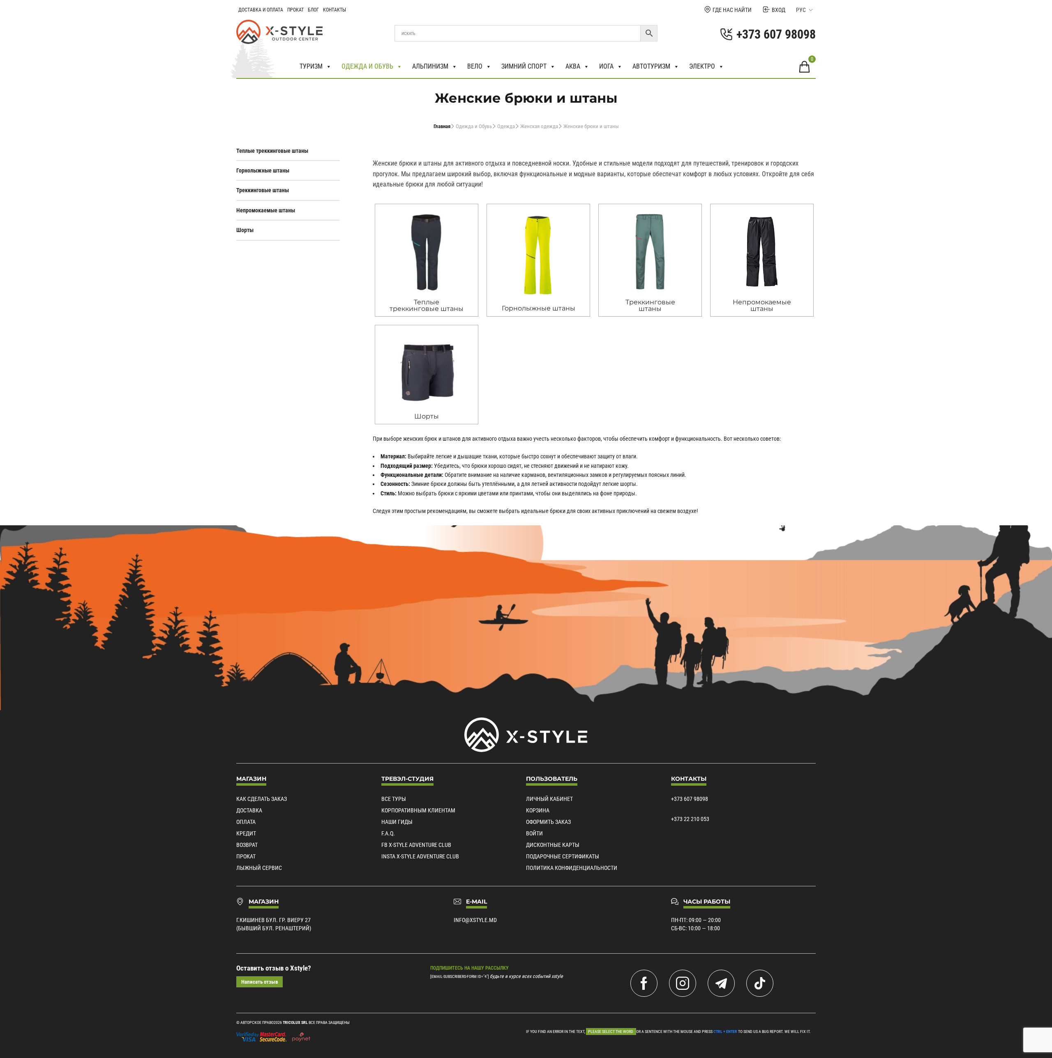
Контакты (334, 10)
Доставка (249, 810)
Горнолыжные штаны (262, 170)
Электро (702, 66)
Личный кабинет (549, 799)
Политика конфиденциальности (571, 868)
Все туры (393, 799)
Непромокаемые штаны (265, 210)
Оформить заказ (548, 822)
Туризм (311, 66)
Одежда (506, 126)
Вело (474, 66)
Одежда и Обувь (474, 126)
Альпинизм (430, 66)
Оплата (246, 822)
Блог (313, 10)
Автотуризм (651, 66)
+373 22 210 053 (690, 819)
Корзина (537, 810)
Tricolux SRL (295, 1022)
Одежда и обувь (367, 66)
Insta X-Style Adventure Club (420, 856)
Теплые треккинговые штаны (272, 150)
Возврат (247, 845)
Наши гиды (397, 822)
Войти (534, 833)
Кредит (246, 833)
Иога (606, 66)
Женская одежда (539, 126)
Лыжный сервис (259, 868)
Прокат (295, 10)
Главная (442, 126)
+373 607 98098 (689, 799)
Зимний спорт (524, 66)
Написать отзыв (259, 982)
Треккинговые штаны (262, 190)
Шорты (245, 230)
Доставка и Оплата (260, 10)
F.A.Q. (388, 833)
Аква (572, 66)
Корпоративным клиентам (418, 810)
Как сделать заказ (261, 799)
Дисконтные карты (552, 845)
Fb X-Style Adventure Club (416, 845)
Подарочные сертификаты (562, 856)
